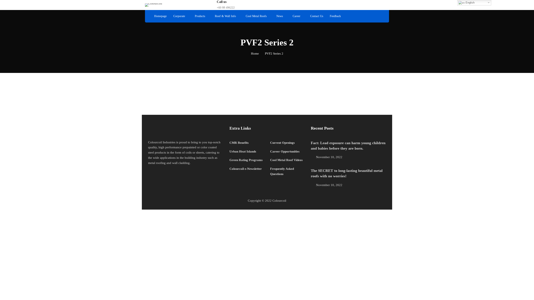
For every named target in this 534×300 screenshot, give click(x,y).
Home (255, 53)
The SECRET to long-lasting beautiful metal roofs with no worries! (347, 173)
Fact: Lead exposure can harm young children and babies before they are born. (348, 145)
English (470, 2)
